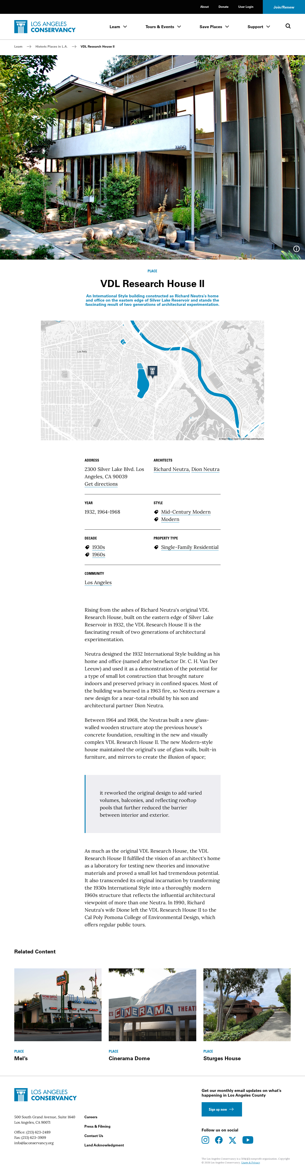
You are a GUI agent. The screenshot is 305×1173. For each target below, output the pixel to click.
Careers (90, 1117)
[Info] (296, 250)
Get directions (101, 484)
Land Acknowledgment (104, 1145)
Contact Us (93, 1135)
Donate (223, 6)
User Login (245, 6)
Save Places (211, 26)
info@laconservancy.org (34, 1143)
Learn (115, 26)
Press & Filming (97, 1126)
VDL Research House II (98, 46)
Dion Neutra (205, 469)
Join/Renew (284, 7)
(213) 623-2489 (38, 1132)
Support (255, 26)
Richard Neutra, (172, 469)
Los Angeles (98, 582)
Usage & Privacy (250, 1162)
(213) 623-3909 (33, 1137)
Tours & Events (160, 26)
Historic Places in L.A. (52, 46)
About (204, 6)
